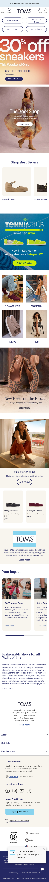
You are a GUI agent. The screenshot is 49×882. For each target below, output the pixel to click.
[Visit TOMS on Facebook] (7, 791)
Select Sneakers (26, 3)
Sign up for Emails (20, 811)
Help (31, 840)
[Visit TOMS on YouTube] (22, 791)
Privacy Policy (13, 873)
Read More (9, 625)
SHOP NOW (24, 482)
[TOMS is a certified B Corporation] (13, 837)
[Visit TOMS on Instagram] (15, 791)
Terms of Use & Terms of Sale (31, 873)
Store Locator (34, 833)
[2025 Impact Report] (16, 588)
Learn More (24, 559)
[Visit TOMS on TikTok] (29, 791)
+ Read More (7, 688)
